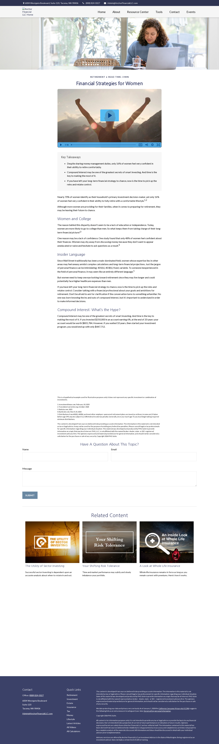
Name (25, 449)
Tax (68, 711)
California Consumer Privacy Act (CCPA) (174, 708)
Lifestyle (71, 719)
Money (70, 715)
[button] (102, 12)
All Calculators (73, 731)
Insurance (71, 707)
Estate (70, 703)
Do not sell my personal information (157, 711)
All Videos (71, 727)
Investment (72, 699)
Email (114, 449)
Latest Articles (74, 723)
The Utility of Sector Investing (44, 565)
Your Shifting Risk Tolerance (101, 565)
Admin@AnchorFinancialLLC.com (122, 3)
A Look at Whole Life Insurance (160, 565)
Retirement (72, 695)
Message (27, 468)
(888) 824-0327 (93, 3)
